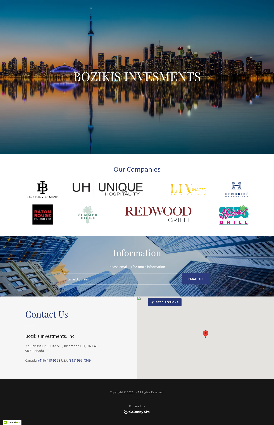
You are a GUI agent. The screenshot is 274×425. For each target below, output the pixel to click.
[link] (137, 411)
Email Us (195, 279)
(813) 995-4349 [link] (80, 360)
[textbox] (120, 278)
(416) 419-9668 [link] (49, 360)
